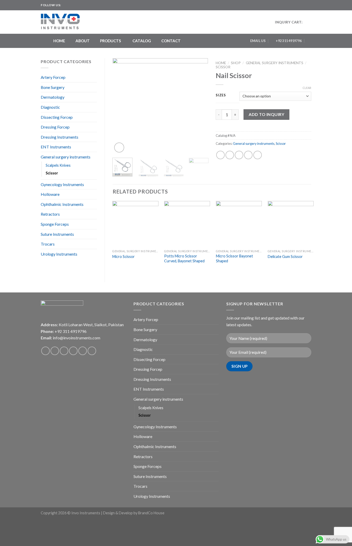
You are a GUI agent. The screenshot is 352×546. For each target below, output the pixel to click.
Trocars (48, 243)
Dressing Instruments (59, 137)
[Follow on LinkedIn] (85, 5)
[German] (309, 4)
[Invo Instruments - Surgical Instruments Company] (62, 22)
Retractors (50, 214)
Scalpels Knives (58, 165)
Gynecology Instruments (62, 184)
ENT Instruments (56, 146)
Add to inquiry (266, 114)
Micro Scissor (123, 256)
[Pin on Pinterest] (248, 155)
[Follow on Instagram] (70, 5)
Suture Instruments (57, 234)
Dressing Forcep (55, 126)
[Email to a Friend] (239, 155)
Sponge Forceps (55, 224)
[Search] (309, 41)
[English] (298, 4)
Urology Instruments (59, 253)
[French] (303, 4)
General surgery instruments (65, 156)
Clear (307, 87)
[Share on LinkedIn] (257, 155)
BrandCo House (151, 513)
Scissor (52, 173)
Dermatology (52, 97)
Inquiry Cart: (289, 22)
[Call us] (82, 351)
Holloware (50, 194)
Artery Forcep (53, 77)
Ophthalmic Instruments (62, 204)
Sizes (221, 95)
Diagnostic (50, 107)
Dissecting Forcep (57, 117)
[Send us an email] (80, 5)
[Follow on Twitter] (75, 5)
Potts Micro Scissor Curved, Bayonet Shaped (184, 258)
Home (221, 63)
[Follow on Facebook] (65, 5)
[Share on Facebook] (220, 155)
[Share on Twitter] (229, 155)
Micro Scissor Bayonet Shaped (234, 258)
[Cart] (308, 22)
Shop (236, 63)
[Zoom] (119, 147)
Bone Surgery (52, 87)
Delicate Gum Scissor (285, 256)
